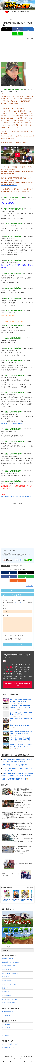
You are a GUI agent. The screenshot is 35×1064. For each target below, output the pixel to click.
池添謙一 (21, 565)
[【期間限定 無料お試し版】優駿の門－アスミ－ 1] (7, 894)
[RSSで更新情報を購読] (18, 580)
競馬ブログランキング (8, 1048)
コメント (6, 616)
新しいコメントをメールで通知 (13, 635)
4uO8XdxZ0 (13, 350)
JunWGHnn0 (14, 313)
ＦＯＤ (13, 900)
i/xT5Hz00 (13, 363)
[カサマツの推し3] (25, 894)
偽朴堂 (22, 900)
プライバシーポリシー (21, 603)
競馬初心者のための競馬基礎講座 (10, 962)
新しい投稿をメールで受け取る (13, 639)
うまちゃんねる (6, 1015)
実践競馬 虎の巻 (6, 995)
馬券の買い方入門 (6, 969)
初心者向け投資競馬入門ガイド (10, 958)
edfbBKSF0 (13, 483)
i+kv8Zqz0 (13, 340)
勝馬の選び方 (5, 977)
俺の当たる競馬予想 (7, 1011)
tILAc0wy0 (13, 300)
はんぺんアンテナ (6, 1028)
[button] (31, 543)
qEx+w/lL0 (13, 290)
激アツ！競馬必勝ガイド (8, 1003)
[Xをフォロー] (26, 572)
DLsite (30, 888)
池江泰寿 (14, 565)
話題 (4, 565)
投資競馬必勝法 (6, 991)
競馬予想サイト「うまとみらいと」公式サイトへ (17, 684)
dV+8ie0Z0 (13, 238)
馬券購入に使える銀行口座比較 (10, 973)
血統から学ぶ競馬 (6, 980)
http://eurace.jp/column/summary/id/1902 (13, 423)
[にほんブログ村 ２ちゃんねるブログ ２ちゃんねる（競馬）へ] (18, 559)
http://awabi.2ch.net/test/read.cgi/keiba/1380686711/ (16, 496)
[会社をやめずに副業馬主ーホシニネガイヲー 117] (16, 894)
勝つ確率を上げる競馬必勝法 (9, 999)
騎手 (9, 565)
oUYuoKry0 (13, 414)
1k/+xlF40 (13, 431)
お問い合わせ (17, 1059)
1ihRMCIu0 (13, 92)
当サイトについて (9, 1056)
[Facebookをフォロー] (9, 576)
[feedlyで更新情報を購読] (26, 576)
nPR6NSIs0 (13, 226)
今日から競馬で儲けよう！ (9, 984)
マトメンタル (5, 1031)
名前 (4, 609)
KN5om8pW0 (14, 328)
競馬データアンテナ (7, 988)
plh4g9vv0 (13, 378)
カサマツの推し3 (25, 899)
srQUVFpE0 (13, 473)
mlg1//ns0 (13, 200)
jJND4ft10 (13, 275)
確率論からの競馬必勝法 (8, 965)
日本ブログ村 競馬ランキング (10, 1044)
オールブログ (5, 1035)
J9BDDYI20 (13, 211)
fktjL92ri (12, 395)
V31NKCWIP (14, 262)
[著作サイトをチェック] (9, 572)
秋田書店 (5, 900)
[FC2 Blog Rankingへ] (28, 559)
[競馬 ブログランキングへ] (7, 559)
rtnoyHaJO (13, 444)
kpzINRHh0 (13, 456)
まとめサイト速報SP (7, 1024)
